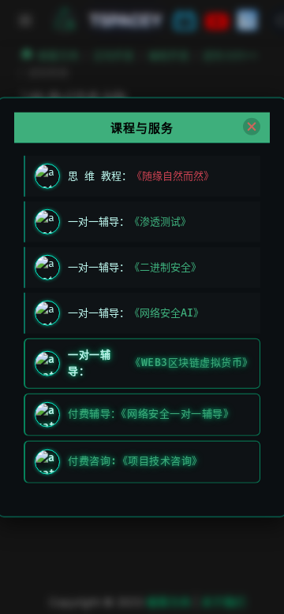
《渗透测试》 (160, 221)
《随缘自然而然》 (173, 175)
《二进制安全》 (165, 267)
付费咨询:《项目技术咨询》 (135, 461)
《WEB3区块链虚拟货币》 (190, 363)
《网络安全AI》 (166, 312)
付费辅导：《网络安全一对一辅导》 (151, 414)
